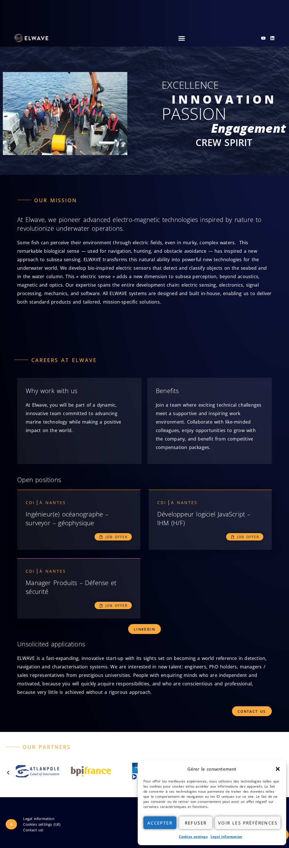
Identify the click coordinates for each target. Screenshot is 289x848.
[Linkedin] (272, 38)
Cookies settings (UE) (41, 824)
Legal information (226, 836)
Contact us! (33, 829)
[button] (278, 769)
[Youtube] (263, 38)
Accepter (159, 823)
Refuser (196, 823)
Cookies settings (193, 836)
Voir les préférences (247, 823)
